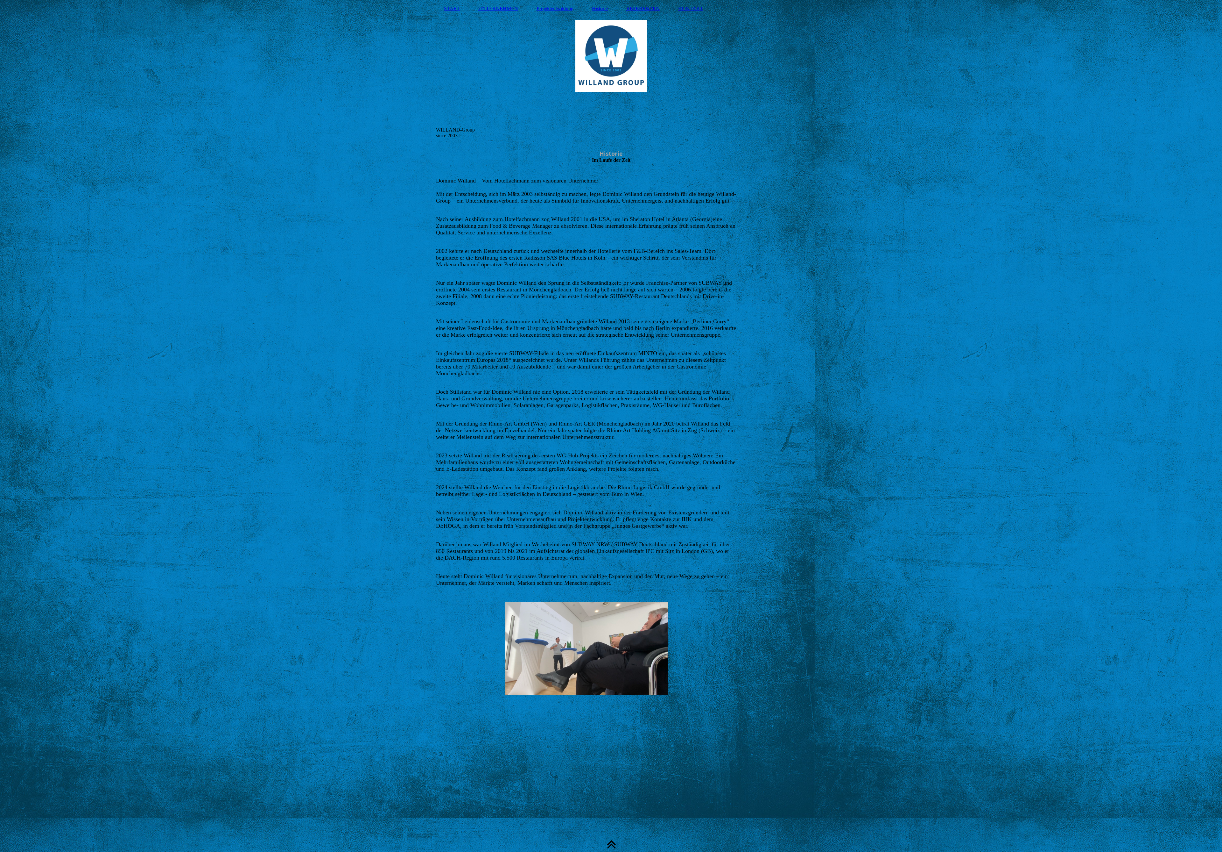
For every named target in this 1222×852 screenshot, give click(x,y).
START (452, 8)
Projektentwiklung (555, 8)
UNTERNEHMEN (498, 8)
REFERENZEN (643, 8)
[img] (611, 71)
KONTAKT (690, 8)
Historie (600, 8)
